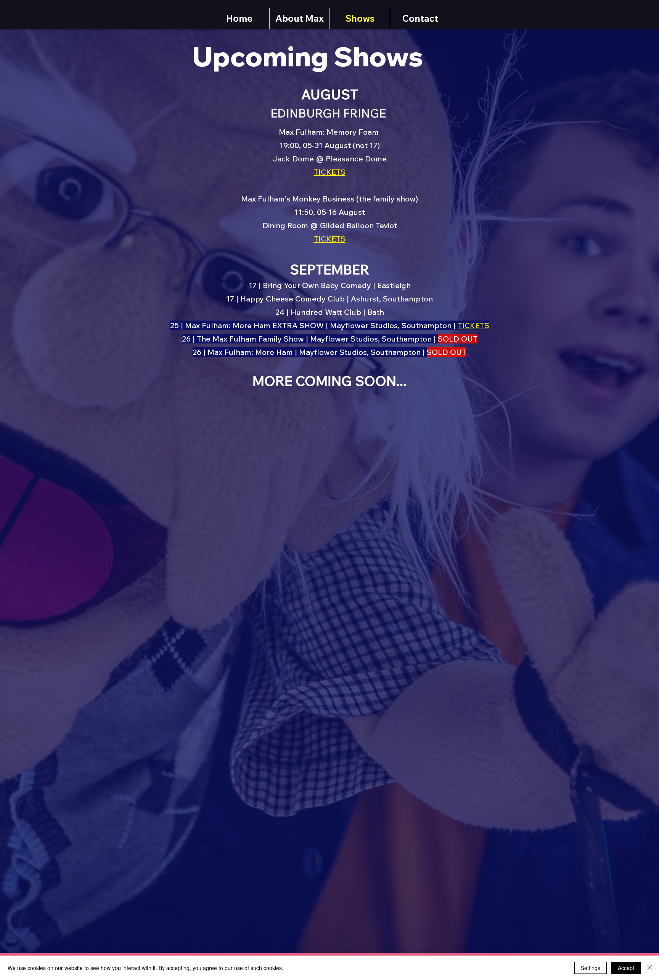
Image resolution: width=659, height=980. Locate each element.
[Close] (649, 968)
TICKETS (473, 325)
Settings (590, 968)
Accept (626, 968)
